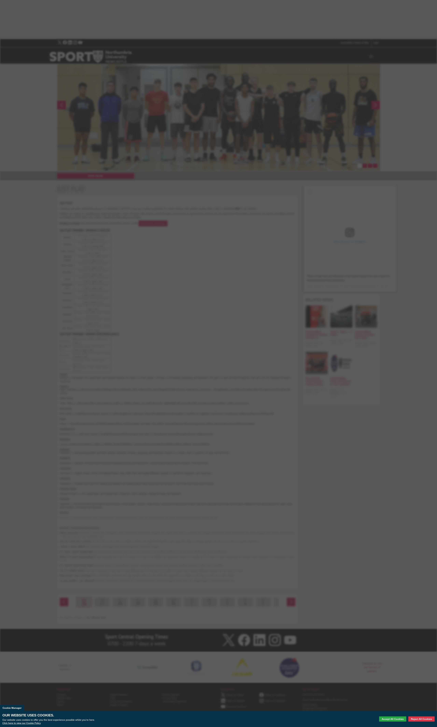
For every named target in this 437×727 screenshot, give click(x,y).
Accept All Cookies (393, 719)
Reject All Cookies (421, 719)
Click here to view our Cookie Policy (21, 723)
